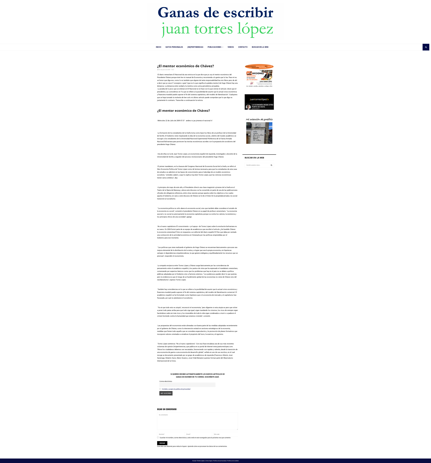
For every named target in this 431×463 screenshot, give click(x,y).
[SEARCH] (271, 165)
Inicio (158, 47)
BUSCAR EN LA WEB (260, 47)
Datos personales (174, 47)
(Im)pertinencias (195, 47)
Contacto (242, 47)
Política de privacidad (219, 461)
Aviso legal (209, 461)
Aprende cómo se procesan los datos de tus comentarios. (207, 446)
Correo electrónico (165, 381)
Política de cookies (233, 461)
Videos (231, 47)
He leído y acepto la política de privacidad (176, 389)
